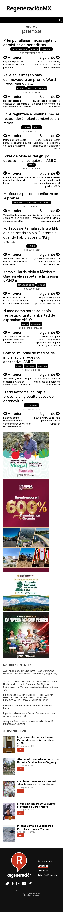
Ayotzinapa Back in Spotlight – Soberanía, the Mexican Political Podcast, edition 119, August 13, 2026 (30, 673)
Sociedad (44, 202)
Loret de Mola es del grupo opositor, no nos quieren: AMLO (30, 158)
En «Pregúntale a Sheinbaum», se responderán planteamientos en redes (31, 118)
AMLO (31, 165)
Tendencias (31, 405)
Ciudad (26, 127)
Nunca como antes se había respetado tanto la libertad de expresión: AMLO (29, 315)
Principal (46, 49)
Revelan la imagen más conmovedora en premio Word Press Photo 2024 (29, 79)
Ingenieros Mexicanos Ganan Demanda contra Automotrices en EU (29, 715)
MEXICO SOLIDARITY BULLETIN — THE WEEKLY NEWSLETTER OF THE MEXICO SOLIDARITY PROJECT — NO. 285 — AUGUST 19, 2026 (28, 697)
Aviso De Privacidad (48, 875)
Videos (52, 891)
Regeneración (45, 861)
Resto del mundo (37, 88)
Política (42, 366)
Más (20, 749)
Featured (18, 202)
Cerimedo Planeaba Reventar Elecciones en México (27, 707)
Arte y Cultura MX (43, 891)
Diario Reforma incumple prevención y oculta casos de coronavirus (28, 396)
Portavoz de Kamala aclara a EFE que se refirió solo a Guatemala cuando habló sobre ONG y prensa (30, 235)
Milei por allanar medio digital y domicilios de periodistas (29, 42)
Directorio (43, 865)
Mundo (34, 49)
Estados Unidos (26, 285)
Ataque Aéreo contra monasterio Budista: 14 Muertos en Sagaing (28, 723)
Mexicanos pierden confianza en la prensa (30, 196)
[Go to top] (57, 901)
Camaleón (33, 891)
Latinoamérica (19, 49)
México (36, 127)
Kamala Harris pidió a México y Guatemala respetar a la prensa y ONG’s (30, 276)
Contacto (43, 870)
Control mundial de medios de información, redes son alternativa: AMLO (29, 357)
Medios (41, 285)
